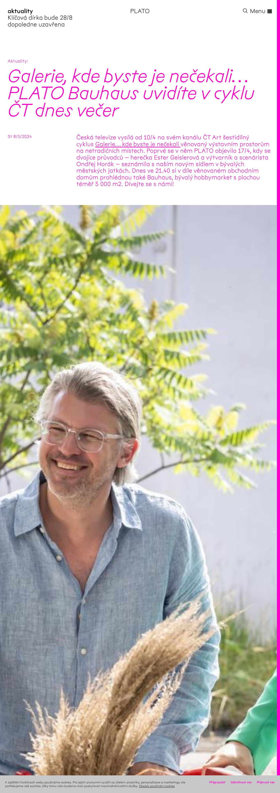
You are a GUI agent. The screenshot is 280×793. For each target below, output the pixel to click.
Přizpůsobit (217, 782)
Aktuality (17, 61)
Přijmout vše (266, 782)
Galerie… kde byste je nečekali (138, 144)
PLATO (140, 11)
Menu (261, 11)
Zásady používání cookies (157, 786)
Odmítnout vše (241, 782)
